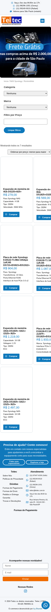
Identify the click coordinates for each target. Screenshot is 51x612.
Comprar (12, 214)
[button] (42, 21)
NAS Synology (16, 81)
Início (6, 81)
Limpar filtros (14, 130)
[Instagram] (25, 591)
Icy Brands (37, 609)
